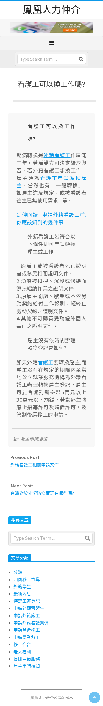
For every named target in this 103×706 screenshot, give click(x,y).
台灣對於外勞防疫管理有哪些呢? (42, 493)
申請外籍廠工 (26, 616)
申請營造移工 (26, 630)
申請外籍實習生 (28, 608)
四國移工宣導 (26, 579)
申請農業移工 (26, 637)
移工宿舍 (22, 644)
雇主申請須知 (34, 439)
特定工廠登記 (26, 601)
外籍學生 (22, 587)
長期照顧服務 (26, 659)
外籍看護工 (56, 155)
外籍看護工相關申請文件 (34, 465)
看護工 (46, 362)
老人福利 (22, 652)
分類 (17, 572)
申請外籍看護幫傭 (31, 623)
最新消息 (22, 594)
